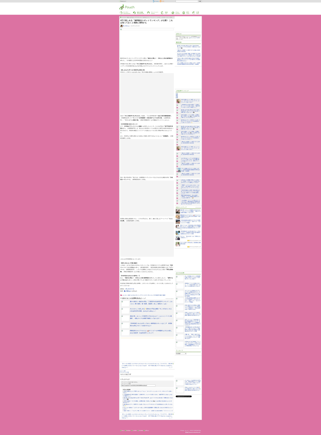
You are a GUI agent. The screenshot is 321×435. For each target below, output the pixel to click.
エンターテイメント (124, 12)
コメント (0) (122, 371)
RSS (161, 1)
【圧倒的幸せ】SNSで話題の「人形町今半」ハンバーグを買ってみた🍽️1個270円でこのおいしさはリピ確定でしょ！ (190, 106)
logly (200, 207)
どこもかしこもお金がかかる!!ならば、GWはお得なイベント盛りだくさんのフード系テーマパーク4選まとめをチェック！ (193, 382)
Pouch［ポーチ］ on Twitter (155, 1)
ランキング (151, 295)
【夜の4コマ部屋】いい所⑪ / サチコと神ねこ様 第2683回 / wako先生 (190, 142)
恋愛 (162, 12)
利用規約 (128, 430)
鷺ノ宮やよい (126, 26)
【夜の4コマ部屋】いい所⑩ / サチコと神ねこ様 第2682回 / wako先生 (190, 164)
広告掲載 (141, 430)
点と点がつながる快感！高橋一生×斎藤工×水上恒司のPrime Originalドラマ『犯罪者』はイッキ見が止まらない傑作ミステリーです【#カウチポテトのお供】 (189, 55)
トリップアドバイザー (142, 295)
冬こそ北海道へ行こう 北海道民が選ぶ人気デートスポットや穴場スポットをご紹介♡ (192, 277)
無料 (164, 295)
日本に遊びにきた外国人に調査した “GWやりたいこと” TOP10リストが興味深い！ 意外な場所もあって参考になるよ (192, 307)
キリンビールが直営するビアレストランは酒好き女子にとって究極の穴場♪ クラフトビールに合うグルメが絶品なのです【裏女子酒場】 (192, 293)
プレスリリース (129, 289)
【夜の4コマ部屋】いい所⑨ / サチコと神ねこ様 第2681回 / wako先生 (190, 174)
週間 (177, 95)
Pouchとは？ (123, 1)
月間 (177, 96)
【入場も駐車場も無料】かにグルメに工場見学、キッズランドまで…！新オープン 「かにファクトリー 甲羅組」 (192, 300)
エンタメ (125, 295)
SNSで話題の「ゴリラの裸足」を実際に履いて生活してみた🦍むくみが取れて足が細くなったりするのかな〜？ (190, 116)
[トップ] (120, 17)
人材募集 (135, 430)
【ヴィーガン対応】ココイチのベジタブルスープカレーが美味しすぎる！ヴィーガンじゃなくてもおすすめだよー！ (134, 365)
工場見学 (157, 295)
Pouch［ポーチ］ (123, 4)
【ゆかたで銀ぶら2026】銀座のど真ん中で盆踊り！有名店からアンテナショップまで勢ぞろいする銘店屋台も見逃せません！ (189, 59)
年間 (177, 97)
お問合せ (147, 430)
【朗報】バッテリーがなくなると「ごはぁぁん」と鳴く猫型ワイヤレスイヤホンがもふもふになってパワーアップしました (190, 187)
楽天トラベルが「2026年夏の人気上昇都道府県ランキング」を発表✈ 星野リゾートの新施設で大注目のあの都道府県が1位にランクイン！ (193, 322)
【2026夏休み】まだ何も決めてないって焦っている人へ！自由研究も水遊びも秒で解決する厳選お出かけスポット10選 (192, 329)
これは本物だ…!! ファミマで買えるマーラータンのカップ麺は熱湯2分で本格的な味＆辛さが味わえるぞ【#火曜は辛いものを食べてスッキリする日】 (190, 202)
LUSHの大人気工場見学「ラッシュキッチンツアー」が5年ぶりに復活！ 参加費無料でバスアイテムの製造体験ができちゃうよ (193, 343)
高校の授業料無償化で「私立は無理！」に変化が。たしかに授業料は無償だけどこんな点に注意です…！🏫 (190, 196)
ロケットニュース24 (194, 37)
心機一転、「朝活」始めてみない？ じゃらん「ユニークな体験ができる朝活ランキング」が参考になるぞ (192, 336)
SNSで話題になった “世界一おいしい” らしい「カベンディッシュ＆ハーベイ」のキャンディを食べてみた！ (190, 101)
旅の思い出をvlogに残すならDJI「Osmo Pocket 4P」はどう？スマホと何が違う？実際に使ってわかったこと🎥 (188, 47)
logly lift (172, 298)
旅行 (183, 12)
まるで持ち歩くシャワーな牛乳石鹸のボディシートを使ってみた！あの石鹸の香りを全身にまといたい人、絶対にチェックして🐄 (190, 160)
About (123, 430)
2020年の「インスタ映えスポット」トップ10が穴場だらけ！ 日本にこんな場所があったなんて (192, 285)
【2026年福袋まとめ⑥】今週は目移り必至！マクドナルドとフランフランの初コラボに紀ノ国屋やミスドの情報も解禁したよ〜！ (190, 192)
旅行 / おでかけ (132, 295)
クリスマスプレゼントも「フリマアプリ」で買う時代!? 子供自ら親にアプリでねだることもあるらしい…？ (159, 365)
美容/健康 (135, 12)
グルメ (173, 12)
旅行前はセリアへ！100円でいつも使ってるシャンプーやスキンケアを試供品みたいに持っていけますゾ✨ (190, 121)
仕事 (193, 12)
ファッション (150, 12)
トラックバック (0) (124, 372)
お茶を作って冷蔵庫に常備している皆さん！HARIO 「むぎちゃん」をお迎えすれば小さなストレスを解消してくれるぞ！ (190, 181)
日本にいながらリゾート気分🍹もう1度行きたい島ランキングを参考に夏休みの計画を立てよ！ (193, 314)
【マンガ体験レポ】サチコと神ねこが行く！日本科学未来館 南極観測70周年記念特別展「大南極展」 (188, 63)
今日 (177, 93)
